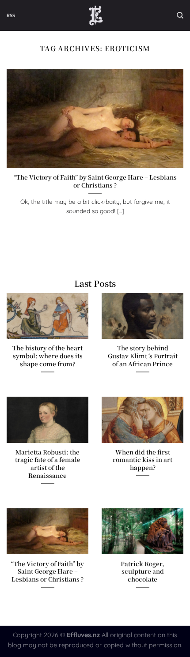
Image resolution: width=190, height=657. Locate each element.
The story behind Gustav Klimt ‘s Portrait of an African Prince (143, 356)
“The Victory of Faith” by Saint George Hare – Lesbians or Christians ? (95, 181)
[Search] (180, 15)
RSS (11, 15)
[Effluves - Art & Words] (96, 15)
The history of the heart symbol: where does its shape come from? (47, 356)
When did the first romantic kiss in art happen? (142, 460)
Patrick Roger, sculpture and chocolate (142, 571)
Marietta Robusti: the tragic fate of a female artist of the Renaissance (47, 464)
